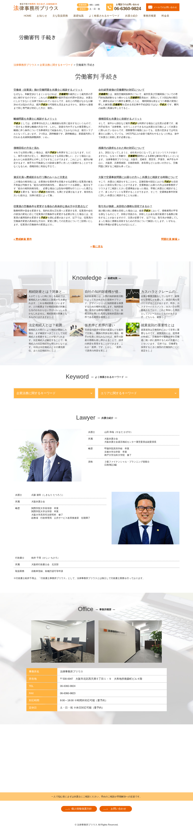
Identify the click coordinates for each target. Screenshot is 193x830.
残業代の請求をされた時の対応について (121, 148)
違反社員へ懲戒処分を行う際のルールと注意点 (40, 177)
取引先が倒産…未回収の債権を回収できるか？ (125, 206)
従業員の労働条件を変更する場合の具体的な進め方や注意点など (51, 206)
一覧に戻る (96, 246)
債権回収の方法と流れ (26, 148)
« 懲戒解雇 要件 (23, 239)
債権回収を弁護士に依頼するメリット (120, 118)
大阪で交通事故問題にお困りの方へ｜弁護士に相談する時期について (138, 177)
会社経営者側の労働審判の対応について (121, 89)
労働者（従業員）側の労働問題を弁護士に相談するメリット (48, 89)
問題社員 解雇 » (170, 239)
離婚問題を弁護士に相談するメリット (35, 118)
